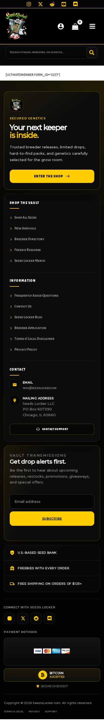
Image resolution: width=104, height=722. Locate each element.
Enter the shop (48, 176)
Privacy (34, 711)
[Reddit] (52, 4)
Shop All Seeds (25, 217)
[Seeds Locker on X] (22, 618)
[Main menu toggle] (92, 26)
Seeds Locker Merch (29, 261)
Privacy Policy (25, 349)
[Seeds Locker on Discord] (49, 618)
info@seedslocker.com (40, 388)
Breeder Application (30, 328)
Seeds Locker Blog (28, 317)
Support (51, 711)
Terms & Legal (14, 711)
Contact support (55, 429)
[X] (40, 4)
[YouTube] (63, 4)
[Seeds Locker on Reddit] (36, 618)
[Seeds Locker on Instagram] (9, 618)
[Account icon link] (60, 26)
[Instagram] (28, 4)
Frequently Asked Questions (36, 295)
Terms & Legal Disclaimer (34, 339)
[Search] (92, 52)
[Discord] (75, 4)
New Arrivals (25, 228)
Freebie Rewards (27, 250)
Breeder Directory (29, 239)
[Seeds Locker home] (16, 105)
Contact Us (23, 306)
